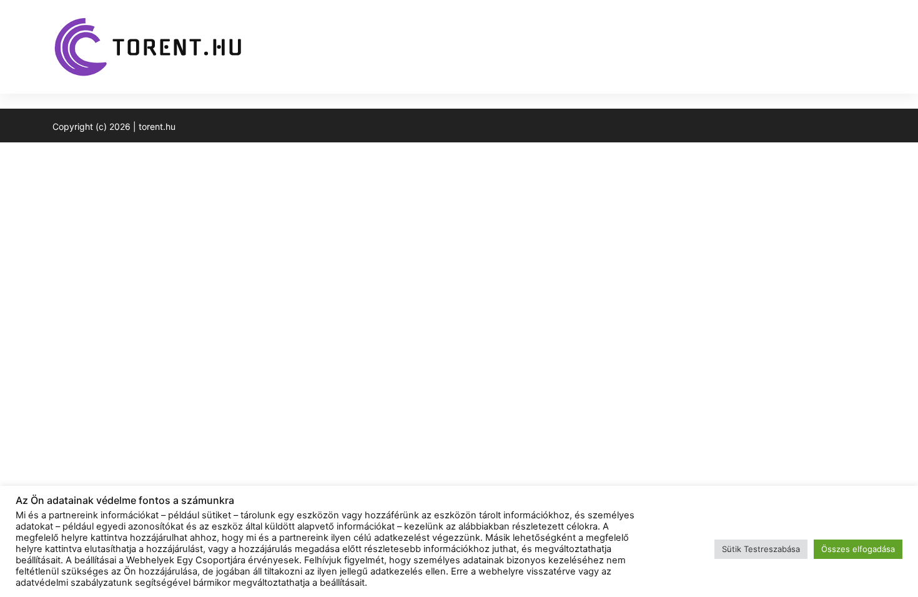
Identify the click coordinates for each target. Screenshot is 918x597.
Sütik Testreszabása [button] (761, 549)
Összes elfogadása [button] (858, 549)
